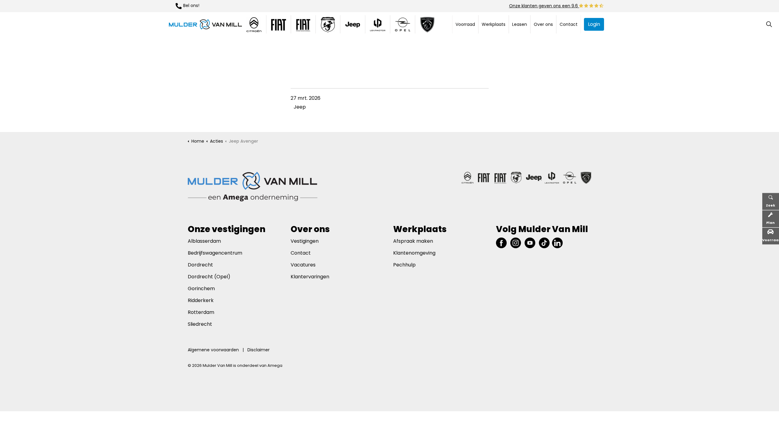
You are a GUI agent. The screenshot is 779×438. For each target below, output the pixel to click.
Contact (569, 24)
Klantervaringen (310, 276)
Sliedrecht (200, 324)
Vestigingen (305, 241)
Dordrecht (201, 264)
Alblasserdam (204, 241)
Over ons (543, 24)
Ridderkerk (201, 300)
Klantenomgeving (414, 252)
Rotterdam (201, 312)
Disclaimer (258, 350)
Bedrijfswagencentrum (215, 252)
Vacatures (303, 264)
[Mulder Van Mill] (205, 24)
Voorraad (465, 24)
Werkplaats (493, 24)
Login (594, 24)
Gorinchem (201, 288)
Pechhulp (404, 264)
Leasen (519, 24)
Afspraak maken (413, 241)
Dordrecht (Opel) (209, 276)
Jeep (300, 106)
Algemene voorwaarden (213, 350)
